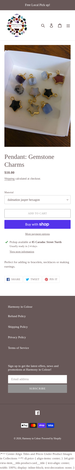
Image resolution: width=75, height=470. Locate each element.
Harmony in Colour (31, 438)
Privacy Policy (17, 337)
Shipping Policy (18, 326)
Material (9, 192)
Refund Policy (17, 316)
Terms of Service (18, 347)
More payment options (37, 233)
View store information (22, 251)
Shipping (9, 178)
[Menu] (68, 25)
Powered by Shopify (51, 438)
